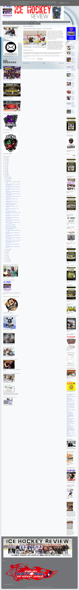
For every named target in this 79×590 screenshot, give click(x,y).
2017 (6, 171)
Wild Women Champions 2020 (70, 426)
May (6, 255)
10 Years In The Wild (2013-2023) (18, 23)
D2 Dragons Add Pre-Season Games (73, 92)
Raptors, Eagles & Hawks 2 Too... (33, 23)
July (6, 252)
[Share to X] (40, 58)
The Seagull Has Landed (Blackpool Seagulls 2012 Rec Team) (70, 416)
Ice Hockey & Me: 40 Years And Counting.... (61, 21)
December (8, 177)
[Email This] (37, 58)
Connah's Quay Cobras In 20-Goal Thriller (73, 98)
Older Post (61, 63)
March (7, 258)
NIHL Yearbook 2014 (70, 403)
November (8, 178)
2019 (6, 168)
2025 (6, 159)
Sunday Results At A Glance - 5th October (13, 240)
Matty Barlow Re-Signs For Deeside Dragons (73, 54)
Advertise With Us (6, 23)
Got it (67, 2)
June (7, 253)
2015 (6, 174)
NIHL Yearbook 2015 (70, 404)
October (7, 180)
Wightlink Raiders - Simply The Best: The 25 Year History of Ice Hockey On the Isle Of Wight (71, 429)
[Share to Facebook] (41, 58)
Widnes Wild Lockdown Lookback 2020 (71, 421)
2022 (6, 163)
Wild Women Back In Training (72, 111)
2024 (6, 160)
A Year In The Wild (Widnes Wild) (70, 419)
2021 (6, 165)
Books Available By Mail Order (45, 21)
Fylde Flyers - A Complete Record (70, 413)
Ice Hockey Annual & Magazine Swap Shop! (16, 21)
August (7, 250)
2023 (6, 162)
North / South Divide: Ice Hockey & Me (71, 436)
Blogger (51, 587)
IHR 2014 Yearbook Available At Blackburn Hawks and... (11, 204)
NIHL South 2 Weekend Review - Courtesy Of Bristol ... (11, 228)
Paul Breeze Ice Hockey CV (32, 21)
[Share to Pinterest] (42, 58)
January (7, 261)
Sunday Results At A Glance (10, 224)
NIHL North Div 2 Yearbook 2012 (70, 399)
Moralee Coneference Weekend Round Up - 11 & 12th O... (12, 223)
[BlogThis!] (39, 58)
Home (5, 21)
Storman (43, 587)
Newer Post (26, 63)
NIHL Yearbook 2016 (70, 406)
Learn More (62, 2)
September (8, 249)
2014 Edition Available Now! (10, 211)
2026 (6, 157)
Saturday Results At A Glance (10, 226)
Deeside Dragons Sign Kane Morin (73, 48)
